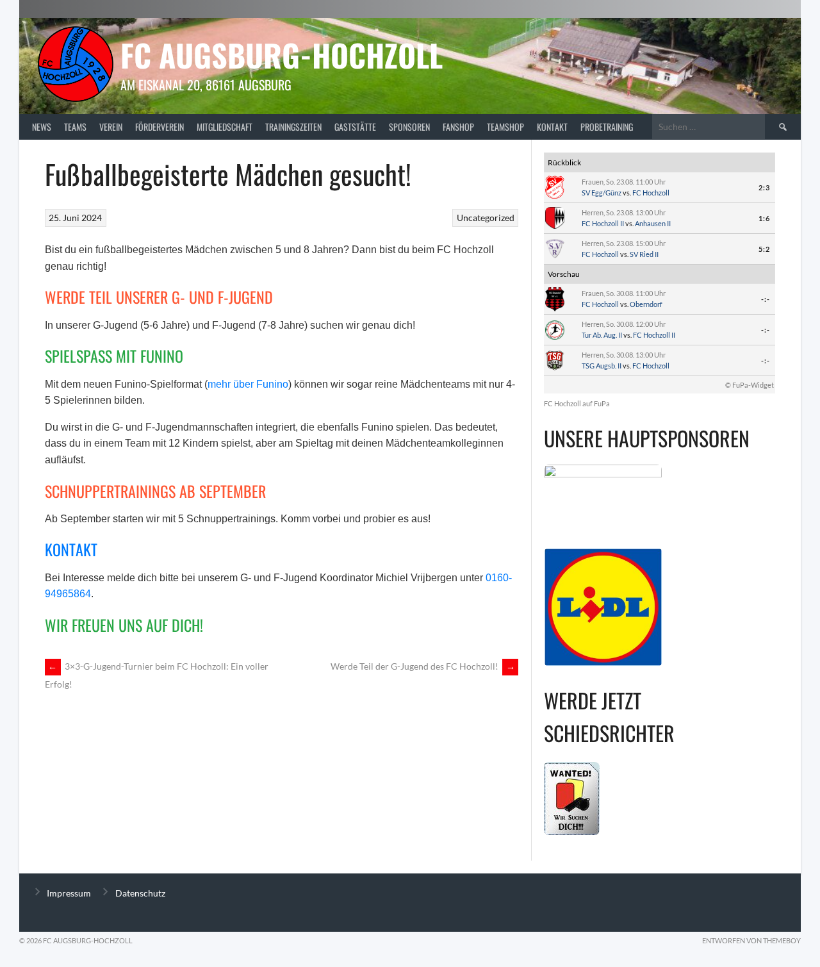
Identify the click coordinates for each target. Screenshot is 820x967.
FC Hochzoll (650, 192)
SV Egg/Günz (601, 192)
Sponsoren (409, 126)
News (41, 126)
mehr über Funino (248, 384)
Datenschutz (140, 893)
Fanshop (458, 126)
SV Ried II (644, 254)
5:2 (764, 249)
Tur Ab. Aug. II (602, 335)
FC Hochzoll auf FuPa (577, 403)
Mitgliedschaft (224, 126)
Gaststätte (355, 126)
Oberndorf (646, 304)
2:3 (764, 187)
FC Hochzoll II (603, 223)
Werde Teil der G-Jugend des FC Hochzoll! (423, 666)
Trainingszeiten (293, 126)
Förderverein (159, 126)
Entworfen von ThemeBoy (751, 940)
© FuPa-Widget (749, 385)
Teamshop (505, 126)
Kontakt (552, 126)
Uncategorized (485, 217)
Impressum (69, 893)
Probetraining (606, 126)
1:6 (764, 218)
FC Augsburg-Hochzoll (281, 55)
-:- (765, 299)
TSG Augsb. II (601, 365)
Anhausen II (653, 223)
